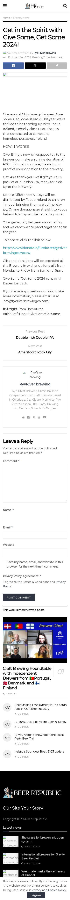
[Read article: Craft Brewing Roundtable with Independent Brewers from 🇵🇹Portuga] (35, 640)
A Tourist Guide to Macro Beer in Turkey (40, 722)
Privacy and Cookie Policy (49, 890)
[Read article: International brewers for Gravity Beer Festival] (10, 858)
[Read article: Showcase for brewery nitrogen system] (10, 841)
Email (8, 527)
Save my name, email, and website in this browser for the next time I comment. (35, 564)
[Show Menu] (5, 6)
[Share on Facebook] (13, 65)
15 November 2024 (19, 57)
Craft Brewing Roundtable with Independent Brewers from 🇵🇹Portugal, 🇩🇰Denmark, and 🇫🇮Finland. (27, 678)
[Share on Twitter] (35, 65)
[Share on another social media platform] (57, 65)
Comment (11, 461)
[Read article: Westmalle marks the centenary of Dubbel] (10, 875)
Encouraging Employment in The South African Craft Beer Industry (41, 707)
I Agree (36, 895)
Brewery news (21, 17)
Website (8, 544)
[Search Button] (65, 6)
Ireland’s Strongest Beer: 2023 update (39, 751)
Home (6, 17)
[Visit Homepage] (35, 6)
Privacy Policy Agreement (22, 576)
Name (8, 510)
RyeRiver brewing (45, 52)
